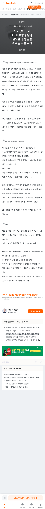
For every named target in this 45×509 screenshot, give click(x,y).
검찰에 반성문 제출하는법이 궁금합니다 (17, 374)
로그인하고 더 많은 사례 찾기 (25, 498)
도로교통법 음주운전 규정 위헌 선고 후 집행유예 (21, 337)
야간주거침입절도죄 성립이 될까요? (16, 387)
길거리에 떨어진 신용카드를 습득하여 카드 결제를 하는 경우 (24, 340)
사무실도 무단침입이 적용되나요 (15, 381)
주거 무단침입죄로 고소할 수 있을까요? (17, 384)
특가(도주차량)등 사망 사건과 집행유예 (18, 331)
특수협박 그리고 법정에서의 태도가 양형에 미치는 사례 (23, 328)
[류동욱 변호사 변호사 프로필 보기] (4, 310)
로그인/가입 (39, 3)
